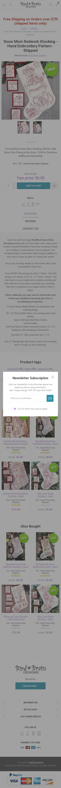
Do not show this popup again (32, 408)
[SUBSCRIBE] (49, 398)
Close (52, 376)
